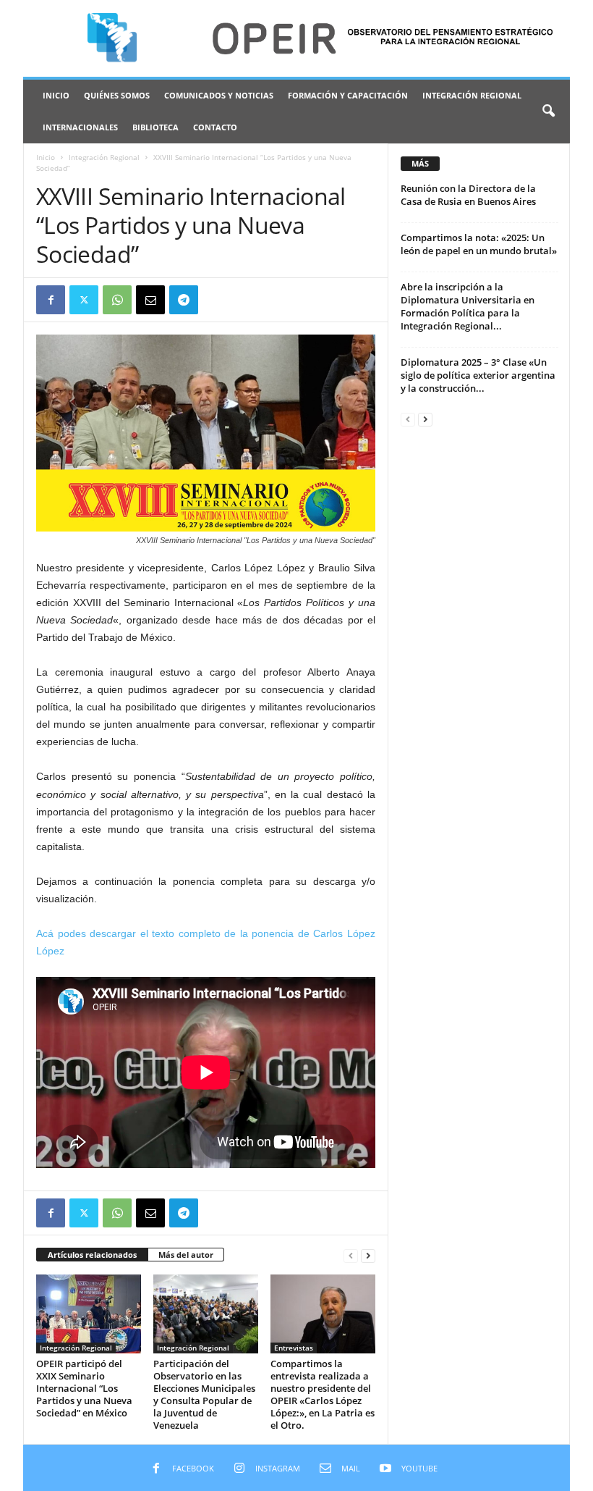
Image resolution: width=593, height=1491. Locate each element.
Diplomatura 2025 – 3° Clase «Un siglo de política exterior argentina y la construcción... (478, 375)
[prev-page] (351, 1255)
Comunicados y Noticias (218, 95)
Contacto (215, 127)
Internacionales (80, 127)
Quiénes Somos (117, 95)
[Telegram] (183, 299)
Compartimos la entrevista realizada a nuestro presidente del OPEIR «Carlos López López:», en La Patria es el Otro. (322, 1394)
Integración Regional (471, 95)
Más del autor (185, 1254)
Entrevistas (293, 1348)
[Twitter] (83, 299)
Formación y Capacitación (348, 95)
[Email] (150, 299)
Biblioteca (155, 127)
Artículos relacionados (92, 1254)
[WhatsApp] (117, 299)
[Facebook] (50, 299)
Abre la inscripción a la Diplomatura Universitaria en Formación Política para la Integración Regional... (467, 306)
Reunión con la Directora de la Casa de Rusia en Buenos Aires (468, 195)
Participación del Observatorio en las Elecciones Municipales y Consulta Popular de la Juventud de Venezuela (204, 1394)
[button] (548, 111)
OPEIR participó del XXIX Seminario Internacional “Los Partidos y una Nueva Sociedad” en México (84, 1388)
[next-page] (368, 1255)
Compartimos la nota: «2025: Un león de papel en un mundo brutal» (479, 244)
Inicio (56, 95)
